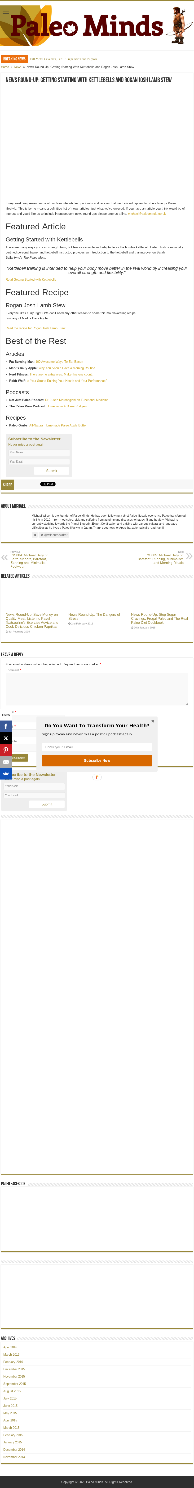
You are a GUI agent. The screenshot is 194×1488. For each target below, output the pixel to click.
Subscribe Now (97, 760)
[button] (97, 725)
